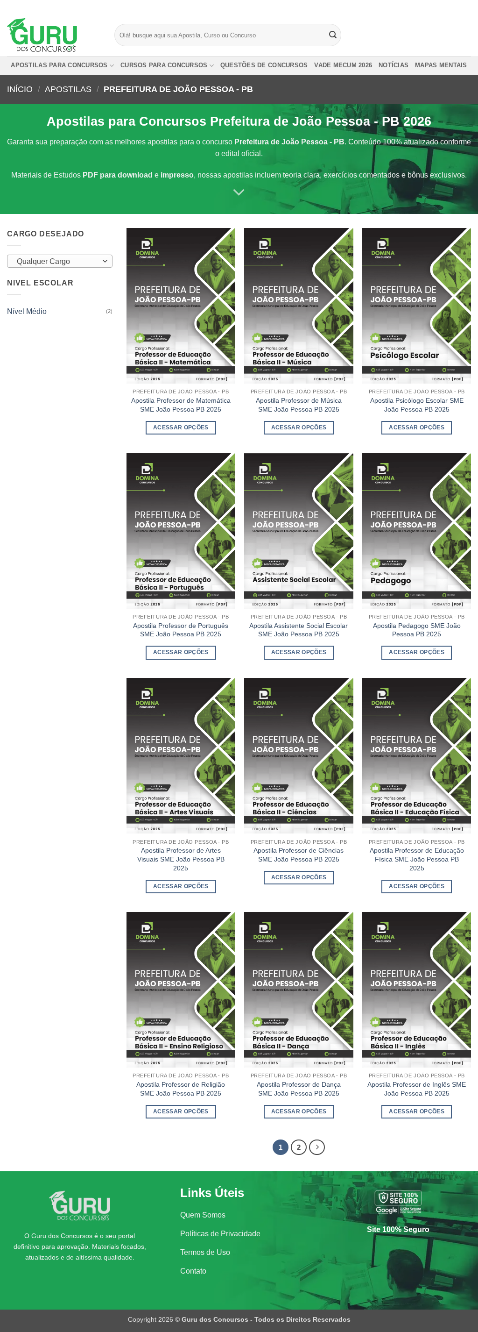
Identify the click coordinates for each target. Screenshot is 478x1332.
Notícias (393, 65)
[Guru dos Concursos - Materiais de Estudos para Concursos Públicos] (53, 35)
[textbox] (57, 261)
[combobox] (59, 261)
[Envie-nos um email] (466, 7)
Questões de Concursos (264, 65)
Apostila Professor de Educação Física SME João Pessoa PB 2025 (417, 859)
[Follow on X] (457, 7)
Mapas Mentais (441, 65)
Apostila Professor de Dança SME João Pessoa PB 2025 (299, 1089)
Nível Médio (27, 311)
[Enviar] (333, 35)
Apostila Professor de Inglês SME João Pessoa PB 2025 (416, 1089)
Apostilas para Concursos (59, 65)
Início (20, 89)
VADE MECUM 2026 (343, 65)
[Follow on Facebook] (440, 7)
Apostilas (68, 89)
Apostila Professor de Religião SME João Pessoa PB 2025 (180, 1089)
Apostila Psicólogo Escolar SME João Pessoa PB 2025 (417, 405)
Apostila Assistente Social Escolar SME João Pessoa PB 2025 (298, 630)
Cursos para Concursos (163, 65)
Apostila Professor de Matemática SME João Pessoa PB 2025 (181, 405)
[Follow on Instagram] (448, 7)
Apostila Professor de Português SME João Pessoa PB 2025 (180, 630)
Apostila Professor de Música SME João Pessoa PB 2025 (299, 405)
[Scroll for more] (239, 192)
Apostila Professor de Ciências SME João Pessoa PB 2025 (298, 855)
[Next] (317, 1147)
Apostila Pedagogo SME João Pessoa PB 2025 (417, 630)
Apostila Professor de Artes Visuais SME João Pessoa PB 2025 (181, 859)
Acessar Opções (181, 427)
